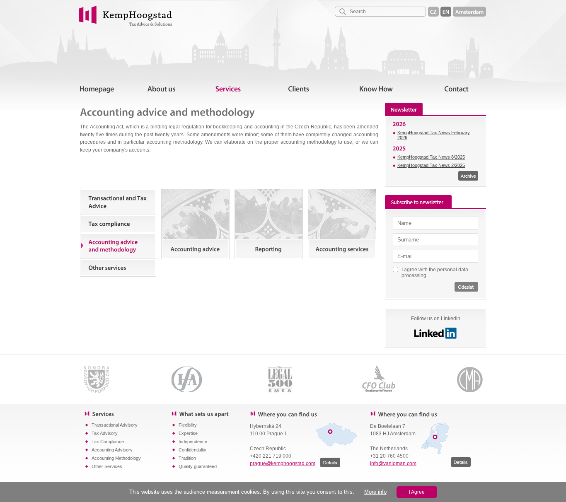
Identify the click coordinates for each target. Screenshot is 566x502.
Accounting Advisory (112, 449)
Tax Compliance (108, 441)
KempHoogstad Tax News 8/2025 (431, 156)
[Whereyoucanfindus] (304, 414)
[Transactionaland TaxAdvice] (118, 202)
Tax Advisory (105, 433)
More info (375, 492)
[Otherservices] (118, 268)
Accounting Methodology (116, 458)
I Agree (417, 492)
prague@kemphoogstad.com (282, 463)
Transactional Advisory (115, 424)
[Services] (127, 413)
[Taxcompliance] (118, 224)
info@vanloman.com (393, 463)
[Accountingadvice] (195, 224)
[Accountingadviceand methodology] (118, 245)
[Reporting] (268, 224)
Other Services (107, 466)
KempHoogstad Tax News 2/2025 (431, 165)
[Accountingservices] (342, 224)
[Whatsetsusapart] (210, 413)
